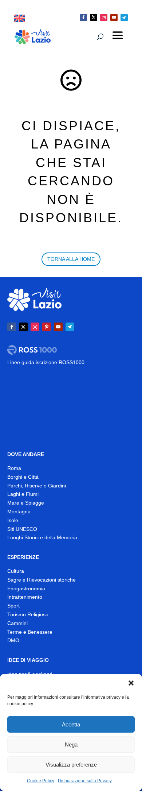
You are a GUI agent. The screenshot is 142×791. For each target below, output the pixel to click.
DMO (13, 640)
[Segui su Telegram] (124, 17)
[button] (131, 683)
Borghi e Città (23, 477)
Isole (12, 520)
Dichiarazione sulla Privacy (85, 780)
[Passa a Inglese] (19, 18)
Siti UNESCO (22, 529)
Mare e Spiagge (25, 503)
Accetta (71, 724)
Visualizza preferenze (71, 764)
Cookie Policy (40, 780)
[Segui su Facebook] (83, 17)
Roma (14, 468)
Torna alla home (71, 259)
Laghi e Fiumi (23, 494)
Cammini (17, 623)
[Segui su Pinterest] (46, 327)
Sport (13, 606)
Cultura (15, 571)
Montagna (19, 511)
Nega (71, 744)
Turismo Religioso (27, 614)
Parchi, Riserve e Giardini (36, 486)
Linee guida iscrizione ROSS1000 (45, 362)
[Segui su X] (93, 17)
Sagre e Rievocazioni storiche (41, 580)
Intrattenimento (24, 597)
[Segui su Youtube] (114, 17)
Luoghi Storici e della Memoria (42, 537)
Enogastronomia (26, 588)
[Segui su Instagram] (103, 17)
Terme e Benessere (29, 632)
